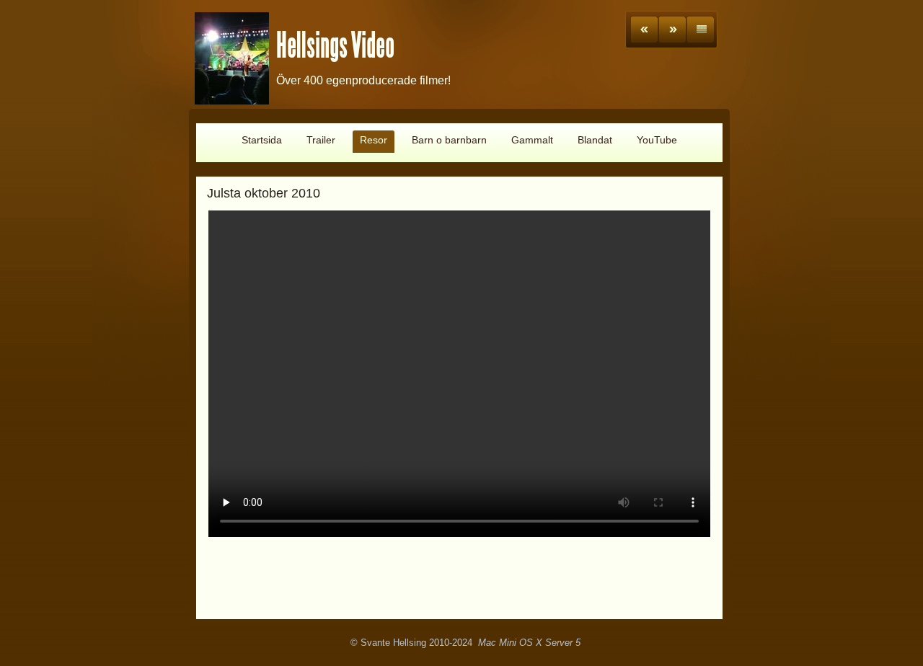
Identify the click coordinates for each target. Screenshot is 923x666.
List (700, 30)
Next (672, 30)
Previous (644, 30)
